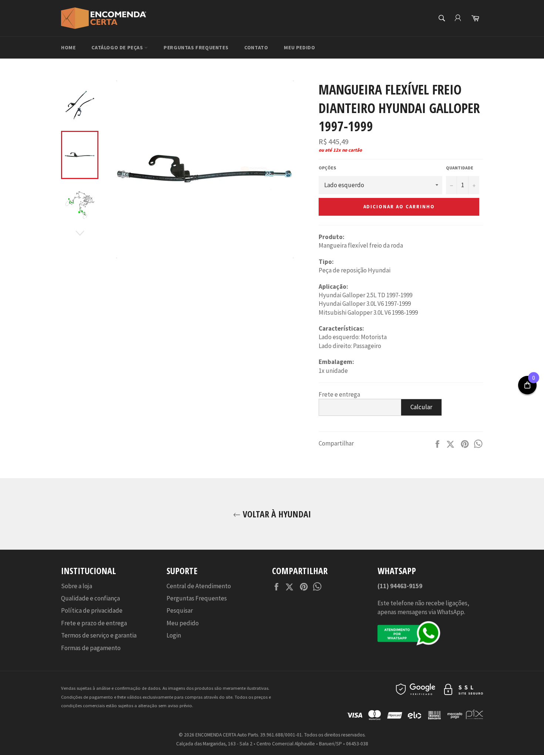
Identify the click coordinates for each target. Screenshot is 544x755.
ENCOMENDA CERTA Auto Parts (226, 735)
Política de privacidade (91, 610)
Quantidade (459, 167)
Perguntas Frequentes (196, 47)
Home (68, 47)
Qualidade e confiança (90, 598)
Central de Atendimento (199, 586)
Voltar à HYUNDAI (276, 514)
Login (174, 635)
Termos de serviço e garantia (99, 635)
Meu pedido (299, 47)
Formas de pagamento (91, 648)
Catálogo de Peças (117, 47)
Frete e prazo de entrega (94, 623)
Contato (256, 47)
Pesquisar (180, 610)
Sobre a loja (76, 586)
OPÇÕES (327, 167)
